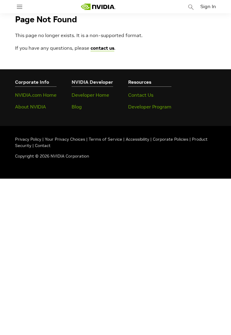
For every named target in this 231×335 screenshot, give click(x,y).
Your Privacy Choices (65, 139)
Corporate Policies (170, 139)
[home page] (98, 7)
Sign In (208, 6)
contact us (102, 48)
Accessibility (137, 139)
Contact (43, 145)
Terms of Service (105, 139)
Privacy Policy (28, 139)
